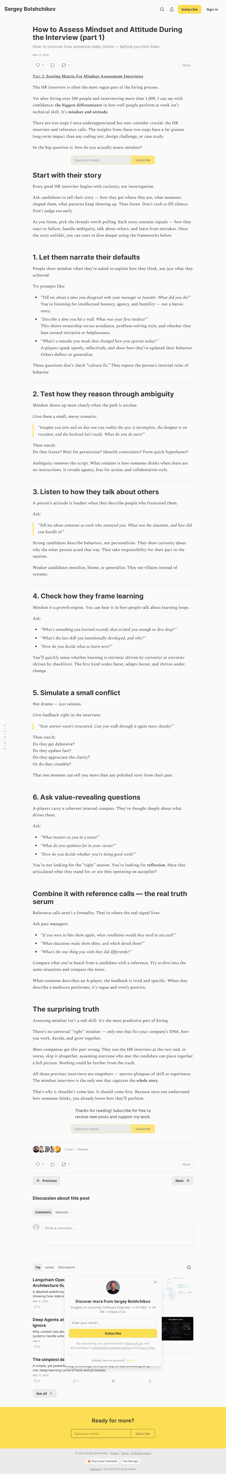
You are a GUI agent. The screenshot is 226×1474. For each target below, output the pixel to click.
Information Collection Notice (111, 1348)
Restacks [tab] (61, 1212)
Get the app (130, 1461)
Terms (125, 1453)
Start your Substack (104, 1461)
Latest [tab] (49, 1267)
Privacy (114, 1453)
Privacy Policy (146, 1348)
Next (179, 1180)
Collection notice (141, 1453)
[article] (113, 1370)
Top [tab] (37, 1267)
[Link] (26, 174)
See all (41, 1393)
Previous (49, 1180)
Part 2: (39, 76)
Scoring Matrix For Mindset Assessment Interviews (94, 76)
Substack (95, 1469)
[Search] (162, 9)
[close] (155, 1282)
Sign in (212, 9)
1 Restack (82, 1149)
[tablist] (52, 1212)
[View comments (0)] (52, 65)
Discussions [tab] (66, 1267)
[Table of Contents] (5, 737)
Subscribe (189, 9)
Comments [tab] (43, 1212)
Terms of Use (134, 1343)
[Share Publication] (171, 9)
